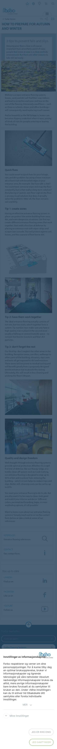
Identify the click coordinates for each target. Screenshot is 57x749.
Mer (25, 704)
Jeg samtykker (41, 742)
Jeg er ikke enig (41, 732)
